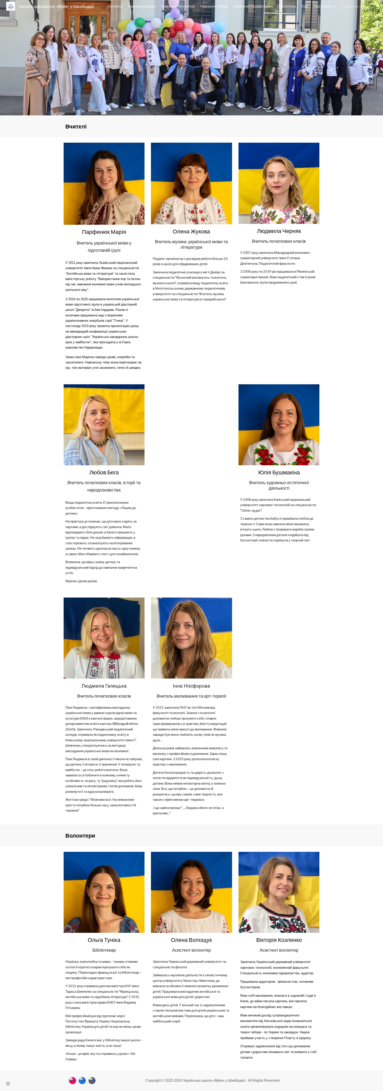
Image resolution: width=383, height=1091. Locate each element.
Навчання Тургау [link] (214, 6)
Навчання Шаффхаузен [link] (253, 6)
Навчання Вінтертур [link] (178, 6)
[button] (377, 6)
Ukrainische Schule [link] (356, 6)
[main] (191, 126)
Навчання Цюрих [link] (142, 6)
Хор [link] (304, 6)
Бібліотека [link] (287, 6)
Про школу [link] (322, 6)
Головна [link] (115, 6)
